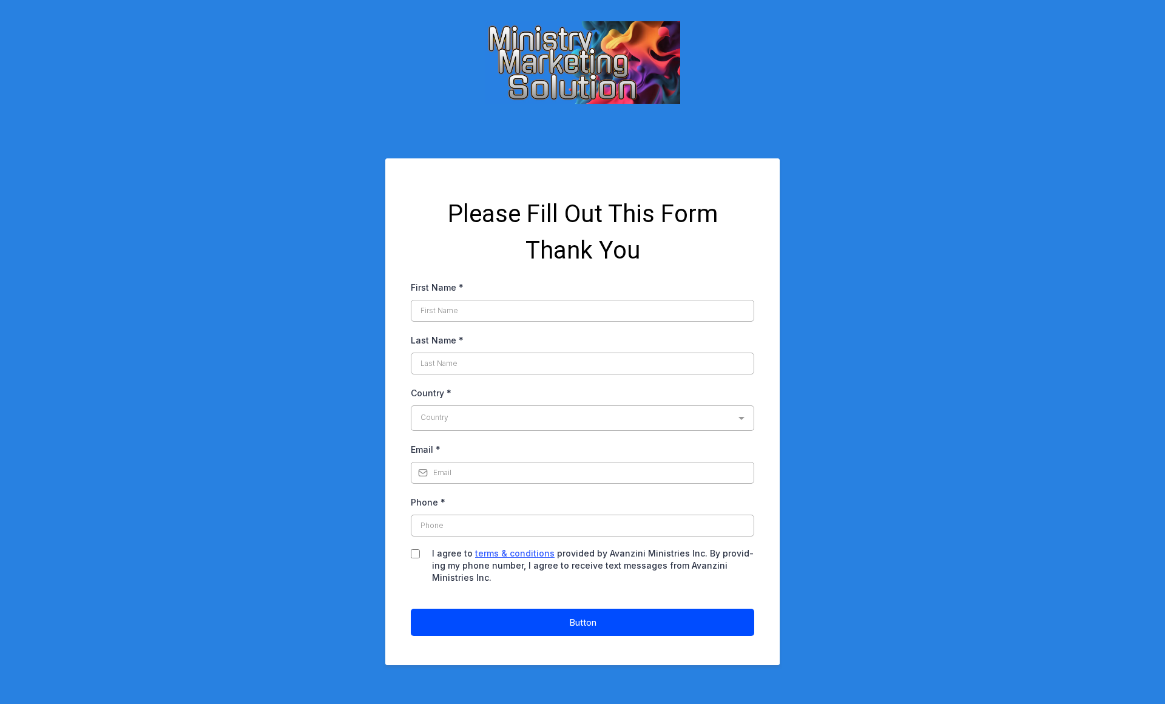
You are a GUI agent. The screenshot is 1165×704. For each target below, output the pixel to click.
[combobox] (582, 418)
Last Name (437, 340)
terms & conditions (515, 553)
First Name (437, 287)
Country (431, 393)
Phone (428, 502)
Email (426, 449)
